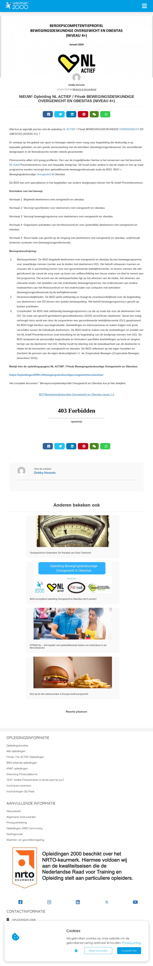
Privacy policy (131, 943)
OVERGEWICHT (129, 129)
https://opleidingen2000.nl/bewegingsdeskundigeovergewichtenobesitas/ (56, 374)
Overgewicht (44, 174)
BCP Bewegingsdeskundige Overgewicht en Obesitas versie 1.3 (76, 394)
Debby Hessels (76, 85)
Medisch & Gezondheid (84, 89)
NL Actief (14, 164)
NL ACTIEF (69, 129)
